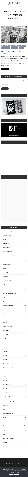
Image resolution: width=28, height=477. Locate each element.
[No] (26, 472)
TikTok (9, 463)
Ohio (4, 347)
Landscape (14, 45)
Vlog (4, 434)
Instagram (6, 463)
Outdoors (5, 359)
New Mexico (5, 334)
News (4, 343)
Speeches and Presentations (9, 396)
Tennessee (14, 47)
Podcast (4, 376)
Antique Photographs (7, 251)
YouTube (12, 463)
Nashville (5, 322)
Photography (5, 47)
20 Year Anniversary (7, 231)
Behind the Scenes (7, 264)
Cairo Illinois (5, 272)
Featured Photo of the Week (9, 293)
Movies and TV (6, 318)
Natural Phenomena (7, 326)
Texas (4, 409)
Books (4, 268)
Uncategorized (6, 421)
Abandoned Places (7, 235)
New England (6, 330)
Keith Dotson (4, 63)
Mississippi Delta (6, 314)
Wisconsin (5, 446)
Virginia (4, 430)
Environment (5, 45)
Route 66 (5, 388)
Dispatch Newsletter (7, 280)
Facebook (22, 463)
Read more (16, 474)
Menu (2, 4)
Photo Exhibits (6, 363)
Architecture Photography (9, 256)
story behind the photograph (9, 401)
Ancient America (6, 247)
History (4, 301)
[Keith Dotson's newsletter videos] (14, 130)
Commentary (6, 276)
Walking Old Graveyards (8, 438)
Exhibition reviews (7, 289)
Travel (4, 417)
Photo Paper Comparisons (9, 367)
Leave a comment (5, 65)
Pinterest (15, 463)
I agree (11, 474)
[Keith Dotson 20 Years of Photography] (14, 106)
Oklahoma (5, 351)
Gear (4, 297)
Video (21, 47)
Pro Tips (5, 380)
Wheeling (5, 442)
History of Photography (8, 305)
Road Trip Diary (6, 384)
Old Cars (5, 355)
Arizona (4, 260)
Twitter (19, 463)
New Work (22, 45)
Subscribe (5, 88)
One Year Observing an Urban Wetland (11, 52)
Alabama (5, 239)
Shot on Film (5, 392)
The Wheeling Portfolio (8, 413)
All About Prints (6, 243)
